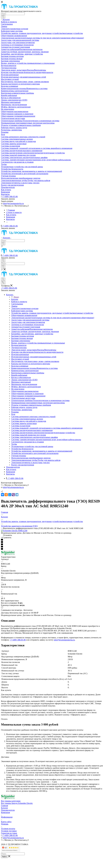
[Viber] (13, 494)
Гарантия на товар (9, 833)
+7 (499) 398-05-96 (10, 196)
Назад (16, 297)
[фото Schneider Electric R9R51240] (14, 531)
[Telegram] (16, 494)
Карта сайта (6, 822)
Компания (5, 812)
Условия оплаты (8, 828)
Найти (4, 857)
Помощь (4, 824)
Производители (8, 810)
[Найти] (3, 16)
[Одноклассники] (6, 494)
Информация (6, 817)
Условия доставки (9, 831)
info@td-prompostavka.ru (13, 203)
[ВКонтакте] (2, 494)
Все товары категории (10, 801)
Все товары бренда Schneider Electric (17, 803)
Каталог (14, 299)
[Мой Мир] (9, 494)
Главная (4, 805)
